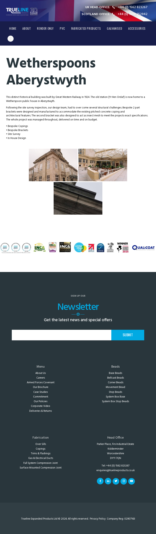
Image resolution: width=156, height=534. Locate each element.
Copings (40, 449)
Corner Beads (115, 382)
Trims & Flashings (40, 453)
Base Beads (115, 373)
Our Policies (40, 401)
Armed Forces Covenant (40, 382)
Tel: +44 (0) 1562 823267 (115, 466)
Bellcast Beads (115, 378)
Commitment (40, 397)
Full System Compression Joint (40, 463)
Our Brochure (40, 387)
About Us (40, 373)
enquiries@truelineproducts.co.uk (115, 470)
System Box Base (115, 397)
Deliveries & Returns (40, 411)
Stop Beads (115, 392)
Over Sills (40, 444)
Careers (40, 378)
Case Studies (40, 392)
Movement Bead (115, 387)
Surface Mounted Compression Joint (41, 468)
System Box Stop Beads (115, 401)
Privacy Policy (98, 519)
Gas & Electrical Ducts (40, 458)
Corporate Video (40, 406)
